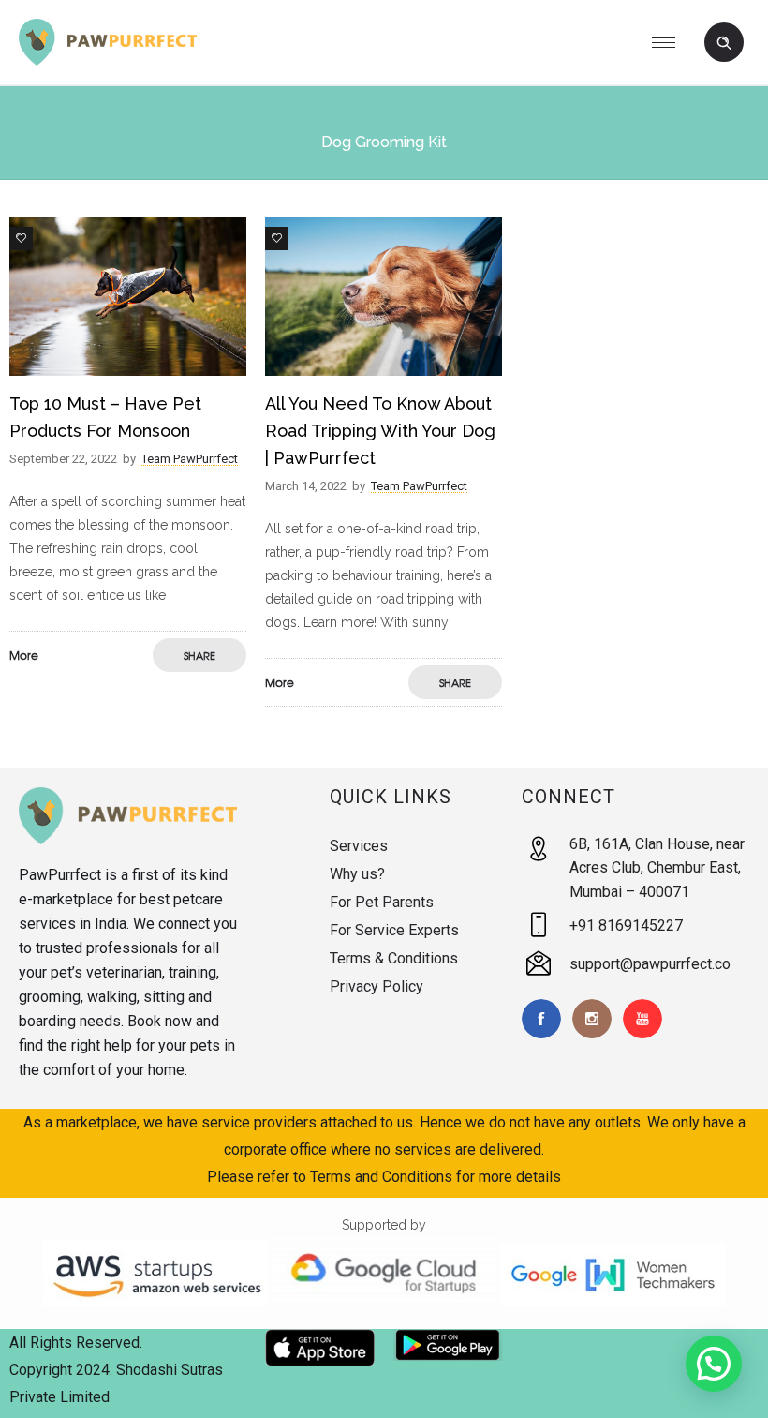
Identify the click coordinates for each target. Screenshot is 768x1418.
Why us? (357, 874)
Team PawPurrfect (189, 459)
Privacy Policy (376, 986)
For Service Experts (394, 930)
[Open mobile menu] (670, 42)
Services (359, 846)
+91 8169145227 (626, 925)
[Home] (108, 60)
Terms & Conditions (394, 958)
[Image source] (128, 815)
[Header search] (724, 43)
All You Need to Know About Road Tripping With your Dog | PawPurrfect (380, 431)
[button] (714, 1364)
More (23, 655)
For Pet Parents (382, 902)
